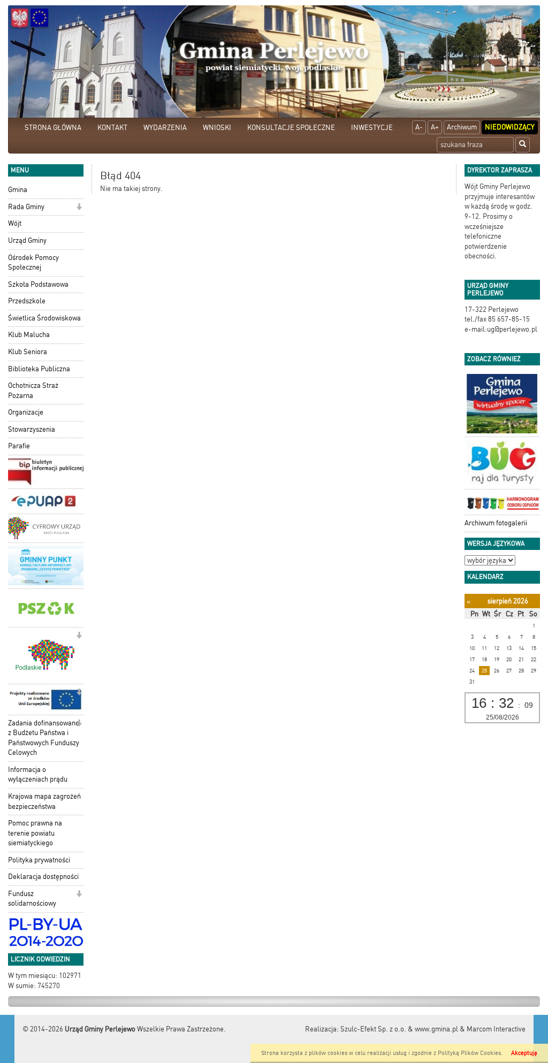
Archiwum (462, 127)
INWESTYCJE (372, 128)
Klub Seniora (27, 352)
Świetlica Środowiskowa (44, 318)
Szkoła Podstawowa (38, 284)
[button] (78, 208)
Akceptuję (524, 1053)
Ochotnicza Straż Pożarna (33, 390)
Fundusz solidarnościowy (32, 899)
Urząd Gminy (27, 240)
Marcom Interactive (496, 1029)
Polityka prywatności (39, 860)
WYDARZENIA (165, 128)
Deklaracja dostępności (43, 877)
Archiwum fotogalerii (496, 523)
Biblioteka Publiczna (39, 369)
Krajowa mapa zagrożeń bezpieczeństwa (44, 801)
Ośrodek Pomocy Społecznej (33, 263)
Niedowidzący (510, 127)
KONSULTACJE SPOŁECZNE (291, 128)
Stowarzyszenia (31, 429)
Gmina (17, 190)
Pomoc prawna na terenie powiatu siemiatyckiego (35, 833)
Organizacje (25, 412)
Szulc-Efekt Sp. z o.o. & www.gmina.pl (399, 1029)
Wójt (14, 223)
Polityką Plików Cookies (469, 1053)
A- (419, 127)
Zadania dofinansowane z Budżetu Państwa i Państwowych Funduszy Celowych (43, 738)
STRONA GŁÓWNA (53, 128)
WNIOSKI (217, 128)
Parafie (19, 446)
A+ (435, 127)
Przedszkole (26, 301)
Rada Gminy (26, 207)
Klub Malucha (29, 335)
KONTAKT (112, 128)
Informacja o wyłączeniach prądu (37, 775)
